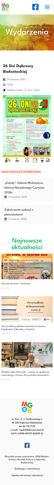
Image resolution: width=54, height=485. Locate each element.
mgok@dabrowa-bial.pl (31, 430)
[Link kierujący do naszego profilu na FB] (35, 7)
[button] (47, 7)
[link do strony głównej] (27, 407)
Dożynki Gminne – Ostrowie (15, 283)
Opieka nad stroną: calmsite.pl (27, 475)
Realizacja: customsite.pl (27, 469)
